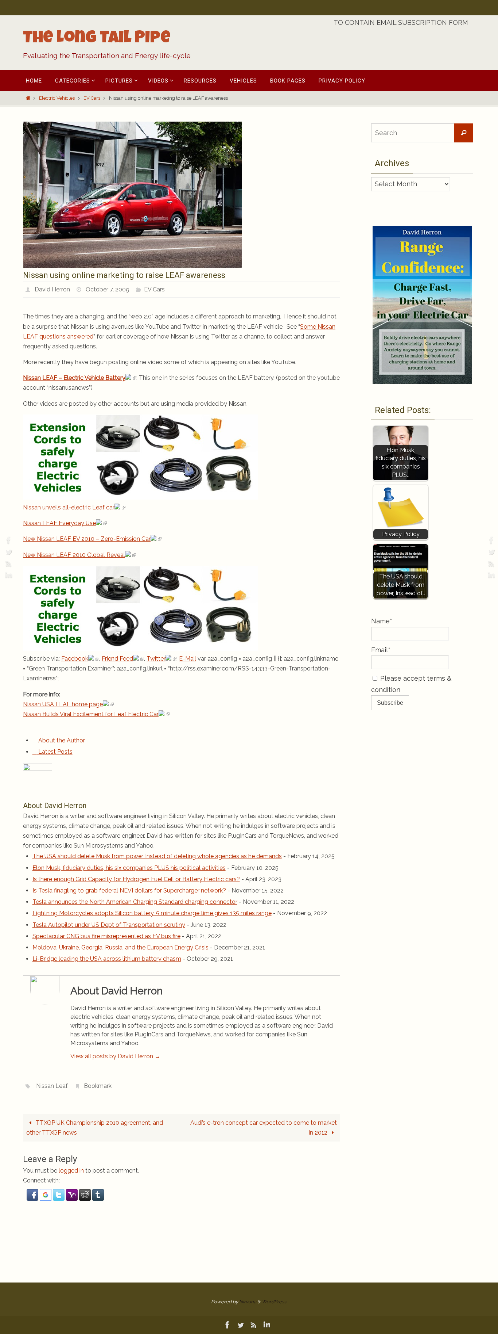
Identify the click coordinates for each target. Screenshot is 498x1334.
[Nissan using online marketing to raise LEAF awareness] (132, 265)
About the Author (61, 740)
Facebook (74, 658)
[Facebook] (7, 540)
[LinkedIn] (7, 575)
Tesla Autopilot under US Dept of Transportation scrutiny (108, 924)
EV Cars (91, 98)
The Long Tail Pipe (97, 39)
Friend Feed (117, 658)
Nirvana (247, 1301)
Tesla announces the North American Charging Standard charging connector (134, 901)
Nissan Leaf (51, 1085)
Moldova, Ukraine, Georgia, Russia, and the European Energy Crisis (120, 947)
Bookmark (98, 1085)
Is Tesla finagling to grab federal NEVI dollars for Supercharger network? (129, 890)
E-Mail (187, 658)
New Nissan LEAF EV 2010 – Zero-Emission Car (87, 538)
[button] (33, 1198)
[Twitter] (7, 552)
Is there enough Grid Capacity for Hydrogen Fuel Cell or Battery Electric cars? (136, 879)
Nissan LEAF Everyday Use (59, 523)
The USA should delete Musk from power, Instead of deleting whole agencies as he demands (157, 856)
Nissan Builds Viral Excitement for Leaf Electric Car (91, 714)
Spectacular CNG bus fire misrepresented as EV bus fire (106, 936)
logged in (71, 1170)
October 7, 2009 (107, 289)
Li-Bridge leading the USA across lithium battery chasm (106, 958)
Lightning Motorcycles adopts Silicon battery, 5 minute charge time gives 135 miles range (152, 913)
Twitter (156, 658)
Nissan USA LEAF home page (63, 704)
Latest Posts (55, 751)
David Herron (52, 289)
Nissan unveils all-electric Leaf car (68, 507)
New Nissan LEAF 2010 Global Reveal (74, 554)
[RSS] (7, 563)
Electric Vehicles (57, 98)
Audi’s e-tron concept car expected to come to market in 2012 (263, 1127)
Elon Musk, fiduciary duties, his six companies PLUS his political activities (129, 867)
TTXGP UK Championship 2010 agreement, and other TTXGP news (94, 1127)
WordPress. (274, 1301)
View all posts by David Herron (115, 1056)
